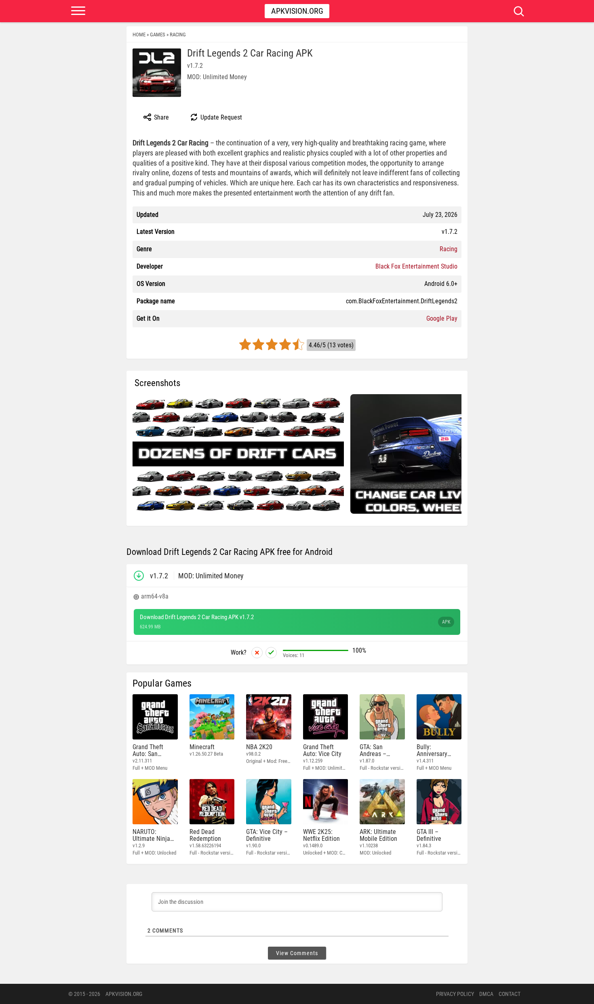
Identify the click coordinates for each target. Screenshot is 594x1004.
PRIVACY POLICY (455, 994)
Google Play (441, 318)
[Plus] (271, 652)
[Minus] (257, 652)
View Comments (297, 953)
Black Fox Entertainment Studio (416, 266)
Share (160, 117)
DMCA (486, 994)
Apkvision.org (297, 11)
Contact (509, 994)
